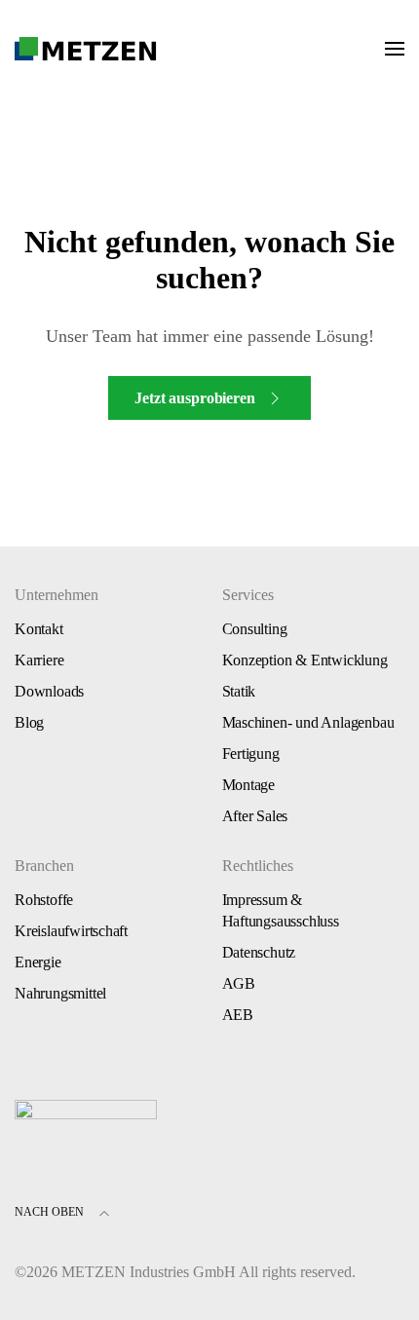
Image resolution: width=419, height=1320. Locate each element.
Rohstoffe (44, 899)
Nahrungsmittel (60, 993)
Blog (29, 722)
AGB (238, 983)
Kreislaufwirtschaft (71, 931)
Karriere (39, 660)
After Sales (255, 816)
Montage (249, 784)
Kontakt (39, 629)
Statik (239, 691)
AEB (237, 1014)
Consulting (254, 629)
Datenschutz (259, 952)
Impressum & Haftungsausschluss (280, 910)
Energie (38, 962)
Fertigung (251, 753)
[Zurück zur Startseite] (86, 48)
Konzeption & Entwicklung (305, 660)
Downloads (49, 691)
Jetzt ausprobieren (194, 398)
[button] (394, 48)
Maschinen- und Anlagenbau (308, 722)
